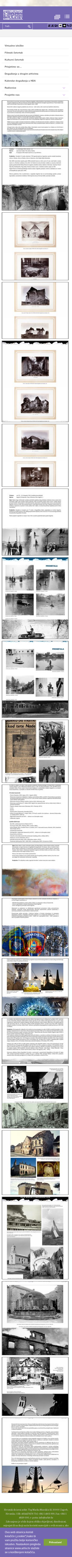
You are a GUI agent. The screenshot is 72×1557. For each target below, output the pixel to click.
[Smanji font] (52, 25)
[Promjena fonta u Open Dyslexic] (56, 25)
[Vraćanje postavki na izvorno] (71, 25)
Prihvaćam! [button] (55, 1542)
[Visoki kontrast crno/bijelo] (64, 25)
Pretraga (28, 26)
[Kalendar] (57, 16)
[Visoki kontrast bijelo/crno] (60, 25)
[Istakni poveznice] (68, 25)
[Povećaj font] (49, 25)
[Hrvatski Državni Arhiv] (13, 14)
